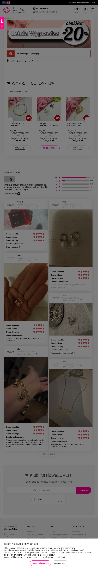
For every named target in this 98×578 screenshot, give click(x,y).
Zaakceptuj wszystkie (40, 563)
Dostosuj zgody (60, 563)
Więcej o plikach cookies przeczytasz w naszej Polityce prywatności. (34, 557)
